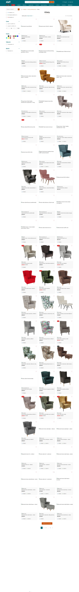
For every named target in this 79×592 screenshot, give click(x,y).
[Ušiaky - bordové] (14, 36)
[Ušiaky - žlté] (8, 38)
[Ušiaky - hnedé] (10, 38)
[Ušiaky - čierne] (8, 36)
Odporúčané (29, 15)
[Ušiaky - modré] (17, 36)
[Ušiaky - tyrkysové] (6, 38)
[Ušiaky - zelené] (15, 36)
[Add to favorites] (36, 19)
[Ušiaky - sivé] (10, 36)
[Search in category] (19, 9)
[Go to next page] (52, 528)
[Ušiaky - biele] (6, 36)
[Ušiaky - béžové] (12, 38)
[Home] (8, 2)
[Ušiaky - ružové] (12, 36)
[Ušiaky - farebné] (14, 38)
